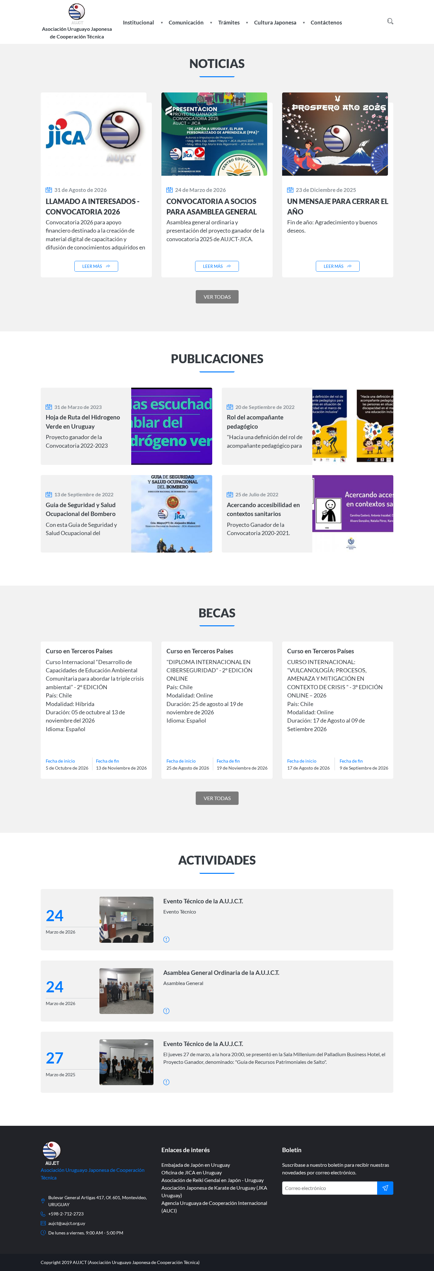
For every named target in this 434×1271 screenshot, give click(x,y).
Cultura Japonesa (274, 27)
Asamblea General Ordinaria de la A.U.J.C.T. (221, 972)
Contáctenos (326, 22)
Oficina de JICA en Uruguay (191, 1172)
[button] (390, 22)
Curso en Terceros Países (79, 651)
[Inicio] (76, 12)
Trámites (228, 27)
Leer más (92, 266)
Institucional (138, 27)
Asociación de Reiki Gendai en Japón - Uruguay (212, 1180)
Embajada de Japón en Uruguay (195, 1165)
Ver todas (217, 297)
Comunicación (185, 27)
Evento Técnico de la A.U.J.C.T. (203, 901)
